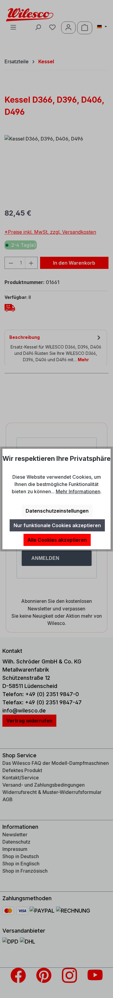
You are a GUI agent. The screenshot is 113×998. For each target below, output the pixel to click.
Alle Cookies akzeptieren (57, 540)
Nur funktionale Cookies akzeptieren (57, 525)
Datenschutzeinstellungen (57, 511)
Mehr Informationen (78, 491)
